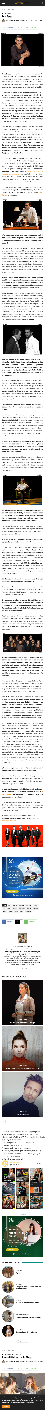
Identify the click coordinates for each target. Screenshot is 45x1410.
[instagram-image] (8, 1175)
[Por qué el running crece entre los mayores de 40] (8, 1287)
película (5, 911)
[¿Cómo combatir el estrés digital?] (8, 1316)
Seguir (39, 1163)
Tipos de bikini (21, 1273)
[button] (3, 3)
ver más (31, 1403)
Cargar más (21, 1341)
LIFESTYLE (19, 1270)
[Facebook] (19, 967)
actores (15, 905)
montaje (35, 908)
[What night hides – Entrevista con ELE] (22, 1048)
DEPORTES (19, 1284)
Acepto (6, 1406)
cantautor (35, 905)
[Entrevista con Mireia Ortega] (22, 1002)
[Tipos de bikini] (8, 1272)
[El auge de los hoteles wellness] (8, 1301)
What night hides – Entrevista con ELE (22, 1068)
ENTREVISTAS (10, 9)
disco (8, 908)
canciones (21, 905)
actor (9, 905)
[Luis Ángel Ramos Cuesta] (3, 20)
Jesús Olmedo (22, 1114)
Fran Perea (22, 908)
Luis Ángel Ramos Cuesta (16, 20)
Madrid (29, 908)
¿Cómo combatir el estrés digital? (28, 1317)
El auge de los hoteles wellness (27, 1302)
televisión (28, 911)
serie (16, 911)
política (11, 911)
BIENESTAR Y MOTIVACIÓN (23, 1314)
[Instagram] (22, 967)
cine (4, 908)
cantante (28, 905)
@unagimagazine (16, 1162)
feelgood (14, 908)
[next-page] (6, 1121)
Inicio (3, 9)
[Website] (26, 967)
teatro (21, 911)
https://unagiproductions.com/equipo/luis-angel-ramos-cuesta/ (22, 949)
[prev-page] (3, 1121)
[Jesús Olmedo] (22, 1094)
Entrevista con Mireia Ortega (22, 1023)
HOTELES (18, 1300)
